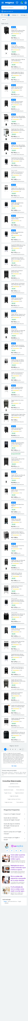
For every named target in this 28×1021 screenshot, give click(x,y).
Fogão (19, 901)
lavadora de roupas (8, 789)
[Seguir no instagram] (16, 850)
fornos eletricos (20, 789)
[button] (24, 8)
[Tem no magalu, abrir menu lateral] (2, 2)
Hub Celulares (11, 773)
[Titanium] (6, 124)
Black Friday (5, 772)
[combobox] (14, 7)
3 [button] (10, 749)
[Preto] (6, 139)
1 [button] (5, 749)
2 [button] (7, 749)
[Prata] (6, 153)
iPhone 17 (11, 772)
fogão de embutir (19, 793)
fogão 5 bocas (7, 793)
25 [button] (20, 749)
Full (5, 19)
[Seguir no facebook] (11, 850)
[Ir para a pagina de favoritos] (17, 3)
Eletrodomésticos (12, 901)
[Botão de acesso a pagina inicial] (9, 2)
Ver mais (14, 766)
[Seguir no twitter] (7, 850)
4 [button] (12, 749)
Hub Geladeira (19, 773)
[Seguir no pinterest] (20, 850)
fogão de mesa (8, 802)
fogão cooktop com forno (14, 799)
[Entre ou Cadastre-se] (25, 2)
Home (5, 901)
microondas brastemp (14, 786)
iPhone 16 (16, 772)
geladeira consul (14, 783)
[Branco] (6, 53)
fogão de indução (14, 796)
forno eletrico (19, 802)
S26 (21, 772)
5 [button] (15, 749)
